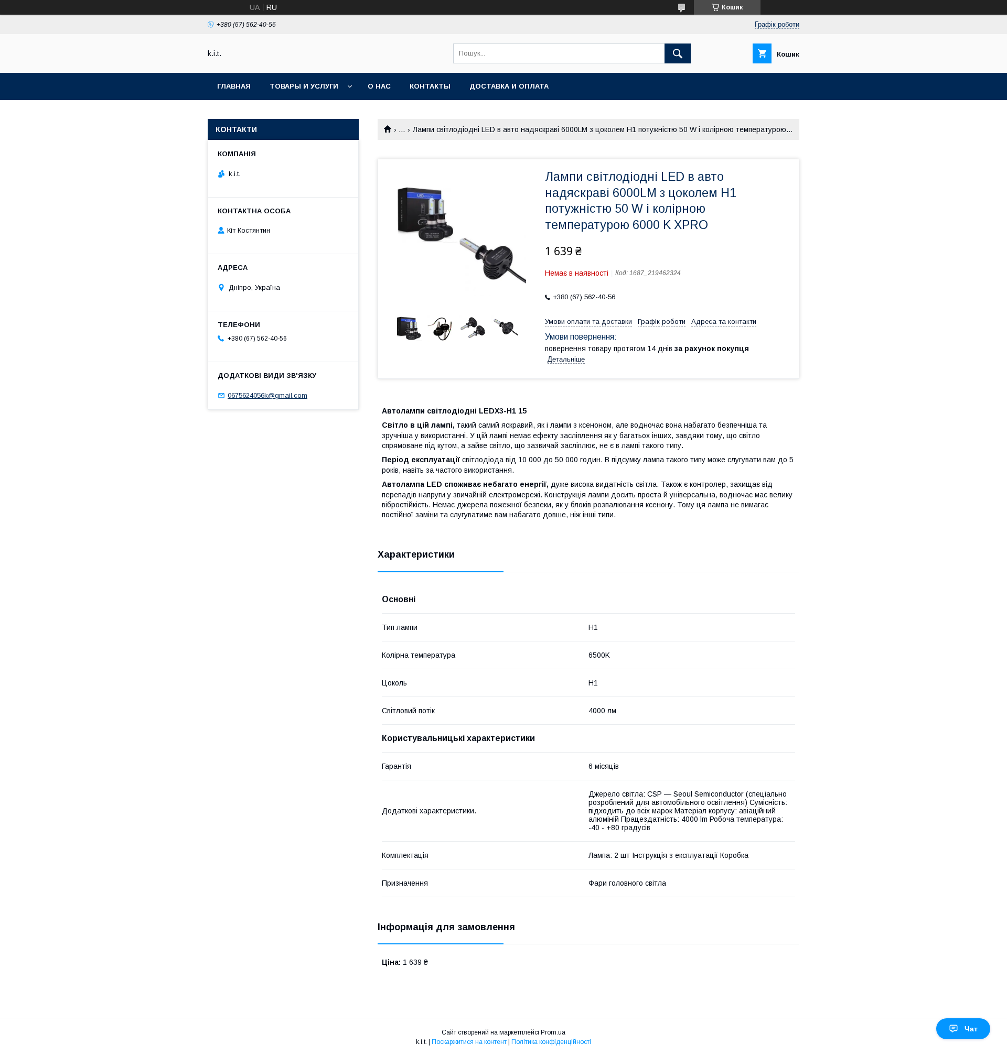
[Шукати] (678, 53)
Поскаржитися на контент (469, 1042)
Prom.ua (553, 1032)
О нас (379, 86)
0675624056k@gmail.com (267, 395)
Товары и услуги (304, 86)
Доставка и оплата (509, 86)
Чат (971, 1029)
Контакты (430, 86)
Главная (234, 86)
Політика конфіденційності (551, 1042)
